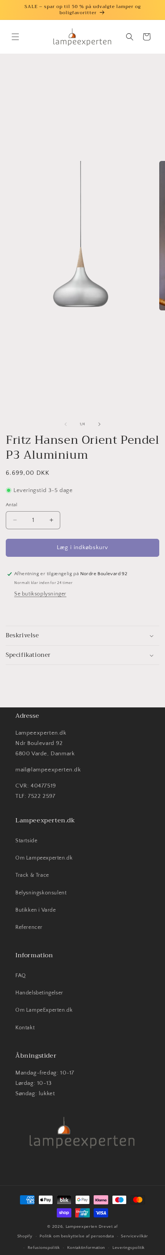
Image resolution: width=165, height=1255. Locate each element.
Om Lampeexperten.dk (44, 858)
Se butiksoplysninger (40, 594)
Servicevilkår (134, 1236)
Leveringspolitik (128, 1247)
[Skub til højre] (99, 424)
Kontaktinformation (86, 1247)
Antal (11, 504)
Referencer (29, 927)
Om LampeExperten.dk (44, 1010)
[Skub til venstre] (65, 424)
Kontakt (25, 1028)
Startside (26, 841)
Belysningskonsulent (40, 893)
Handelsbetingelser (39, 993)
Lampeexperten (81, 1226)
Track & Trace (32, 875)
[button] (15, 36)
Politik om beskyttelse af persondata (77, 1236)
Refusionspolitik (44, 1247)
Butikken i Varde (35, 910)
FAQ (20, 976)
